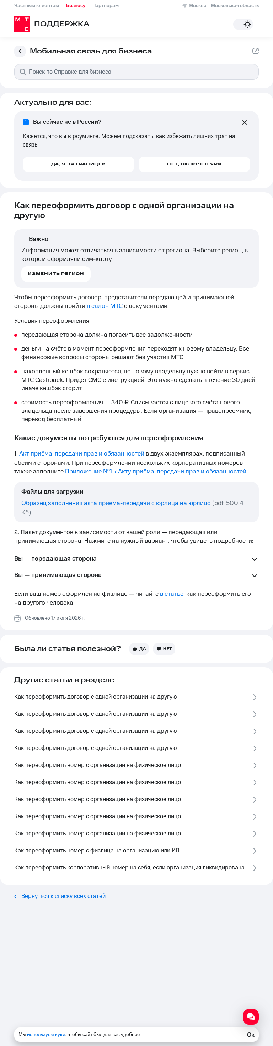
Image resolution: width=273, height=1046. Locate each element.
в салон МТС (105, 306)
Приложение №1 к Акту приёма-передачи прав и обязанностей (155, 471)
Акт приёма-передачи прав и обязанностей (81, 454)
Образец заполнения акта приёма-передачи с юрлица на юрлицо (116, 503)
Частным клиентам (36, 5)
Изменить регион (56, 274)
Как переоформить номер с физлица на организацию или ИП (97, 850)
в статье (171, 594)
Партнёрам (105, 5)
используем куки (46, 1034)
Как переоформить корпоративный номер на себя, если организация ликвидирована (129, 867)
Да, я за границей (78, 164)
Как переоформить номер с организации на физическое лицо (97, 765)
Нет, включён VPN (194, 164)
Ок (251, 1034)
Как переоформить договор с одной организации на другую (95, 697)
